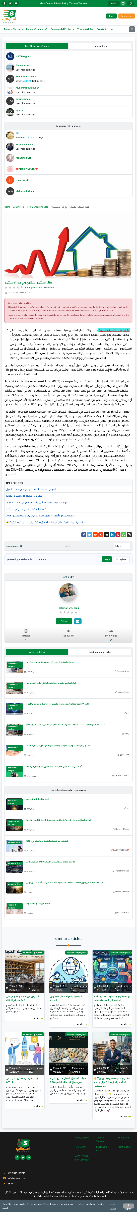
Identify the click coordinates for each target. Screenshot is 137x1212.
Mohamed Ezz (123, 912)
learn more (113, 1206)
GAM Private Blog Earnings (82, 1157)
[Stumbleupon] (100, 534)
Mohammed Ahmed (78, 1069)
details (36, 1018)
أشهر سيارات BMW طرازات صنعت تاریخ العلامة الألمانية (50, 861)
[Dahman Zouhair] (68, 592)
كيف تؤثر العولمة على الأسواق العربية (24, 495)
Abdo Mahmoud (122, 871)
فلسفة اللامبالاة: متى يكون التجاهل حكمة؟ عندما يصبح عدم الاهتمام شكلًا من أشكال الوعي (65, 882)
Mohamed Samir (122, 829)
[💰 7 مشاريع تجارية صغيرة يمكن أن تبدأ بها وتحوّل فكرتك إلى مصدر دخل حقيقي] (112, 1053)
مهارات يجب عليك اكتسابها (38, 903)
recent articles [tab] (37, 652)
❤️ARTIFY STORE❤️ (120, 850)
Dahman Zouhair (68, 608)
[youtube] (16, 3)
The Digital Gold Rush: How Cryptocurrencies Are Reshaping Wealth (57, 704)
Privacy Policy (61, 3)
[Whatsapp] (123, 534)
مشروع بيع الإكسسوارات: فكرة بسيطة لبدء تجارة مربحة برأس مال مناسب (58, 745)
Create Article (105, 29)
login (107, 559)
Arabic (113, 3)
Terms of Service (78, 3)
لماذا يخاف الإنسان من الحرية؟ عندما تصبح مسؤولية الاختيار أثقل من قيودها (58, 820)
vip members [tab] (100, 46)
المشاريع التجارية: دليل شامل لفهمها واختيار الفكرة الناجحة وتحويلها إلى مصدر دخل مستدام (65, 724)
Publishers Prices (101, 1148)
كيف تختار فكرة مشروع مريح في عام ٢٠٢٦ (26, 508)
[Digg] (106, 534)
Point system (124, 1146)
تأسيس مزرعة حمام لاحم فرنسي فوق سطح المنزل (31, 489)
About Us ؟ (123, 1137)
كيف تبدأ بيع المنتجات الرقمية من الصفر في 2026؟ (47, 841)
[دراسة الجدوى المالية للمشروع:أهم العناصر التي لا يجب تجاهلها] (112, 971)
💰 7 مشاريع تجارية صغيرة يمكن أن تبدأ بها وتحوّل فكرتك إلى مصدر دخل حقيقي (45, 522)
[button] (129, 534)
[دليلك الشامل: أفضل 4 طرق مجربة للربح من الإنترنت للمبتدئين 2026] (68, 1053)
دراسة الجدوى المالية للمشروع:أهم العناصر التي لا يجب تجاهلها (36, 502)
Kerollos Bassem (121, 775)
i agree (128, 1206)
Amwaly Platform (13, 29)
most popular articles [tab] (100, 652)
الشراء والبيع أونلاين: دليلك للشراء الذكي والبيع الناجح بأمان (51, 683)
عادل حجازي (124, 754)
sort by (67, 546)
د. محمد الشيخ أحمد (80, 988)
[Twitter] (89, 534)
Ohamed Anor (123, 671)
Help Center (46, 3)
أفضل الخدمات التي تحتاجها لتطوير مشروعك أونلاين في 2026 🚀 (54, 766)
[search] (132, 29)
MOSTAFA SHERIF (122, 1069)
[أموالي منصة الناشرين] (9, 15)
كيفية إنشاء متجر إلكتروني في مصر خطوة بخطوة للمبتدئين (50, 662)
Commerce (18, 206)
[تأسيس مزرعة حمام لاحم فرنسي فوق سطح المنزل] (24, 971)
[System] (123, 3)
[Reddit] (95, 534)
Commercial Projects (62, 29)
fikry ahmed (35, 988)
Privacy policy (82, 1137)
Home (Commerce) (36, 29)
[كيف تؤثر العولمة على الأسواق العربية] (68, 971)
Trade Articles (85, 29)
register (123, 559)
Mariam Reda (123, 692)
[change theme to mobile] (130, 3)
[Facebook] (83, 534)
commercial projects (37, 206)
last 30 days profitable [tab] (37, 46)
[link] (68, 612)
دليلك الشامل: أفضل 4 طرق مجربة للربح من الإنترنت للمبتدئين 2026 (40, 515)
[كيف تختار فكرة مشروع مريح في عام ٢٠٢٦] (24, 1053)
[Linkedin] (112, 534)
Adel (127, 713)
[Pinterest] (117, 534)
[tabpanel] (68, 84)
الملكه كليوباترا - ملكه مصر (37, 799)
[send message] (78, 621)
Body (126, 734)
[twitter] (10, 3)
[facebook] (4, 3)
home (7, 206)
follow (64, 621)
